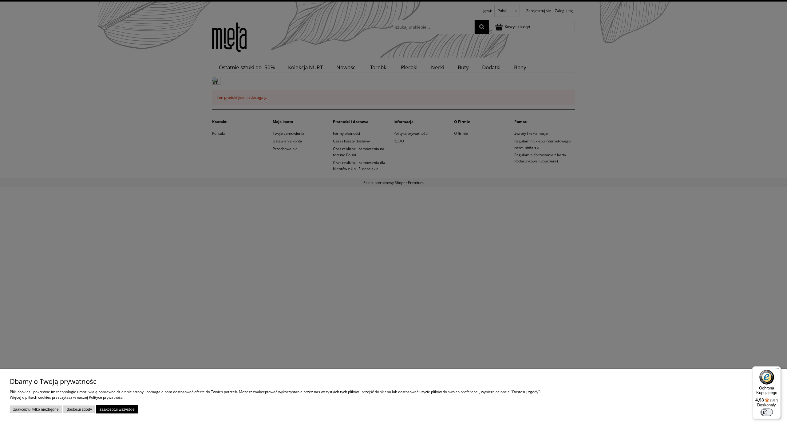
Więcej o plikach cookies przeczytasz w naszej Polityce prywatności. (67, 397)
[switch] (767, 412)
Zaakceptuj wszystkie (117, 409)
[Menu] (777, 370)
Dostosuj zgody (79, 409)
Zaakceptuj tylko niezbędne (36, 409)
